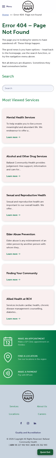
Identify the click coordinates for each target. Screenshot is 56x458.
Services (14, 406)
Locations (14, 414)
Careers (42, 414)
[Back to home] (28, 6)
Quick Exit (45, 452)
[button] (7, 6)
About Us (42, 406)
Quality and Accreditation (28, 432)
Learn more (12, 137)
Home (5, 14)
